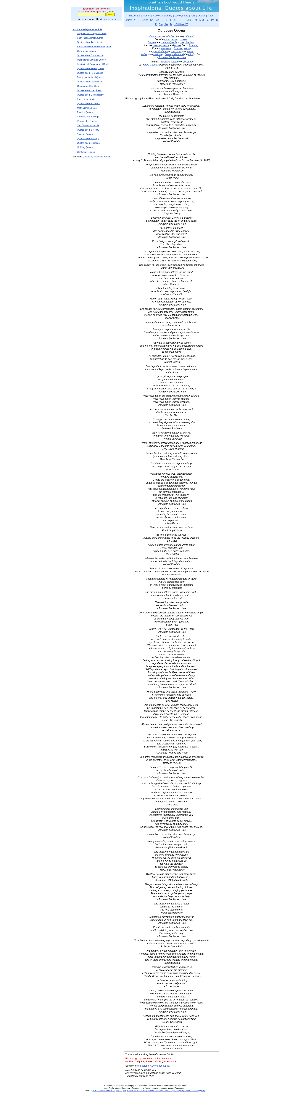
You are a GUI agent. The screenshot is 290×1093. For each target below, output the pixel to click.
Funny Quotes (198, 15)
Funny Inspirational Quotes (90, 77)
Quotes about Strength (88, 138)
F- (171, 20)
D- (163, 20)
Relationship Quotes (87, 121)
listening (193, 45)
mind (190, 54)
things (164, 51)
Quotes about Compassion (90, 55)
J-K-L (190, 20)
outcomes (176, 51)
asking (187, 48)
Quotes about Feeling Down (90, 68)
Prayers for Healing (86, 99)
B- (139, 20)
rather (144, 54)
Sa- (161, 24)
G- (175, 20)
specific (157, 51)
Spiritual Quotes (85, 134)
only (174, 42)
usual (167, 39)
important (165, 61)
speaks (165, 45)
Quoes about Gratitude (88, 86)
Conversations (157, 36)
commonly (166, 42)
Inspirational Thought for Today (92, 33)
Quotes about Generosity (89, 81)
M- (196, 20)
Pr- (212, 20)
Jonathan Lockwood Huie (172, 57)
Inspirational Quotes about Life (152, 1065)
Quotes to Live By (162, 15)
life (101, 19)
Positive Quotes (85, 112)
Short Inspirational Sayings (90, 38)
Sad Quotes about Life (88, 125)
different (189, 36)
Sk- (166, 24)
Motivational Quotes (87, 108)
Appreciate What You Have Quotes (94, 46)
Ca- (152, 20)
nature (174, 39)
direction (189, 42)
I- (184, 20)
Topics (127, 20)
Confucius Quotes (86, 152)
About (211, 15)
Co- (158, 20)
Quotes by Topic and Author (96, 156)
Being (145, 20)
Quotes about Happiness (89, 90)
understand (178, 54)
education (188, 61)
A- (135, 20)
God (173, 36)
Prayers (152, 42)
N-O (201, 20)
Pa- (207, 20)
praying (157, 45)
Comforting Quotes (86, 51)
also (163, 48)
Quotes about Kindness (88, 103)
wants (190, 51)
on (181, 48)
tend (168, 48)
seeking (157, 54)
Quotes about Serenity (88, 129)
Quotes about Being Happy (90, 94)
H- (180, 20)
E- (167, 20)
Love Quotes (181, 15)
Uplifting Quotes (85, 147)
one (182, 42)
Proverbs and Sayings (88, 116)
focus (177, 48)
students (154, 64)
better (168, 54)
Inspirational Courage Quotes (91, 59)
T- (171, 24)
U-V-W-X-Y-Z (181, 24)
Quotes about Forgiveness (90, 73)
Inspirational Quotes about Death (93, 64)
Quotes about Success (88, 143)
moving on (111, 19)
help (146, 64)
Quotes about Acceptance (90, 42)
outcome (175, 61)
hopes (177, 45)
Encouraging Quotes (140, 15)
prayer (184, 39)
